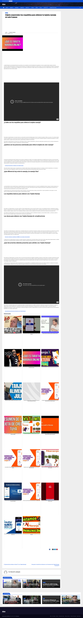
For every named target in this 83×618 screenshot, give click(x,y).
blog (44, 598)
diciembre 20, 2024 (7, 602)
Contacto (46, 7)
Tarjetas (22, 7)
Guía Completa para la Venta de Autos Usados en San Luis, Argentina (12, 601)
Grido (37, 7)
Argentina (5, 598)
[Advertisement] (31, 25)
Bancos (27, 7)
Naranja (16, 7)
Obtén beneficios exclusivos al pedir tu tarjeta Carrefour (11, 584)
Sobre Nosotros (53, 7)
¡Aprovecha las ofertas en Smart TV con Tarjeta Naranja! (15, 564)
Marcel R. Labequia (12, 32)
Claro (32, 7)
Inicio (7, 7)
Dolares (64, 598)
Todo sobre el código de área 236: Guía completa (30, 600)
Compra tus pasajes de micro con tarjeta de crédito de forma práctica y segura (31, 585)
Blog (41, 7)
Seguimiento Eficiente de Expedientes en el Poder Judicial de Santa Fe (51, 601)
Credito (11, 7)
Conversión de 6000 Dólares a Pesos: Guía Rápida (70, 600)
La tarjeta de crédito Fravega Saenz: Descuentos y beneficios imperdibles (51, 585)
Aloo (3, 4)
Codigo (24, 598)
